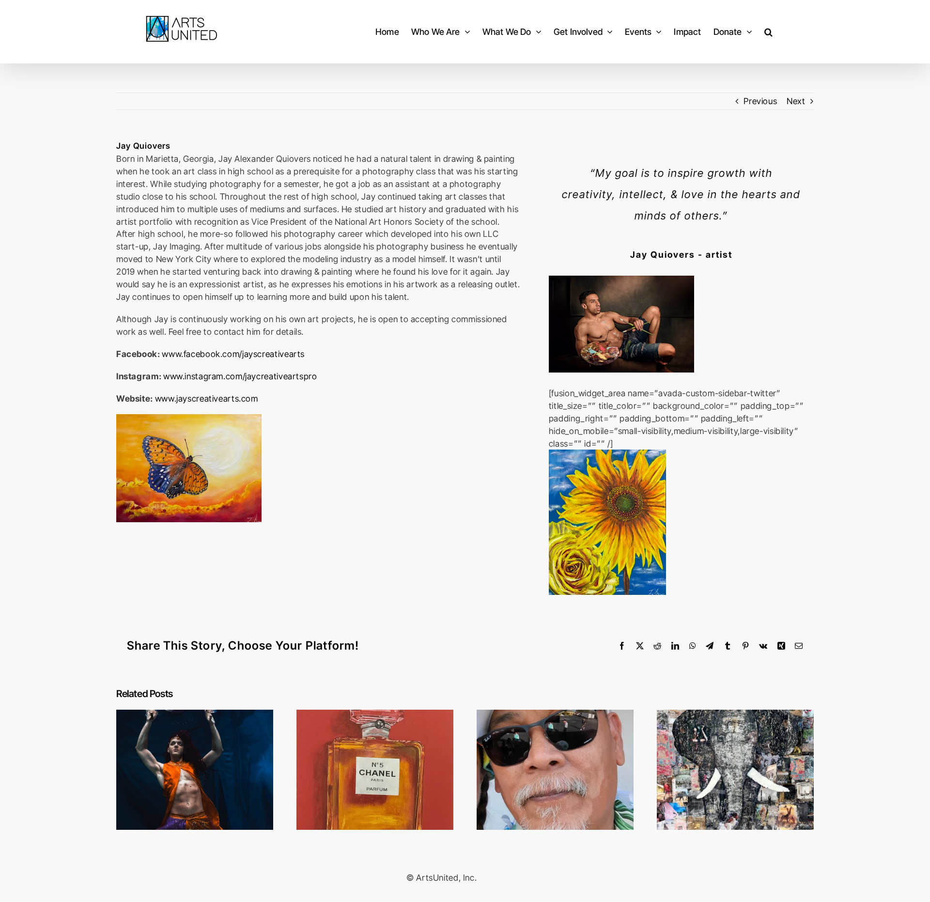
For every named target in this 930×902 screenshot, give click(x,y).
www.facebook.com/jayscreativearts (233, 354)
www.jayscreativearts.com (206, 398)
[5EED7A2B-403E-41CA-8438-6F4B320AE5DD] (607, 454)
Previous (760, 101)
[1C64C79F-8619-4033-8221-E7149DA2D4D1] (621, 280)
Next (796, 101)
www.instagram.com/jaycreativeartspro (240, 376)
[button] (768, 31)
